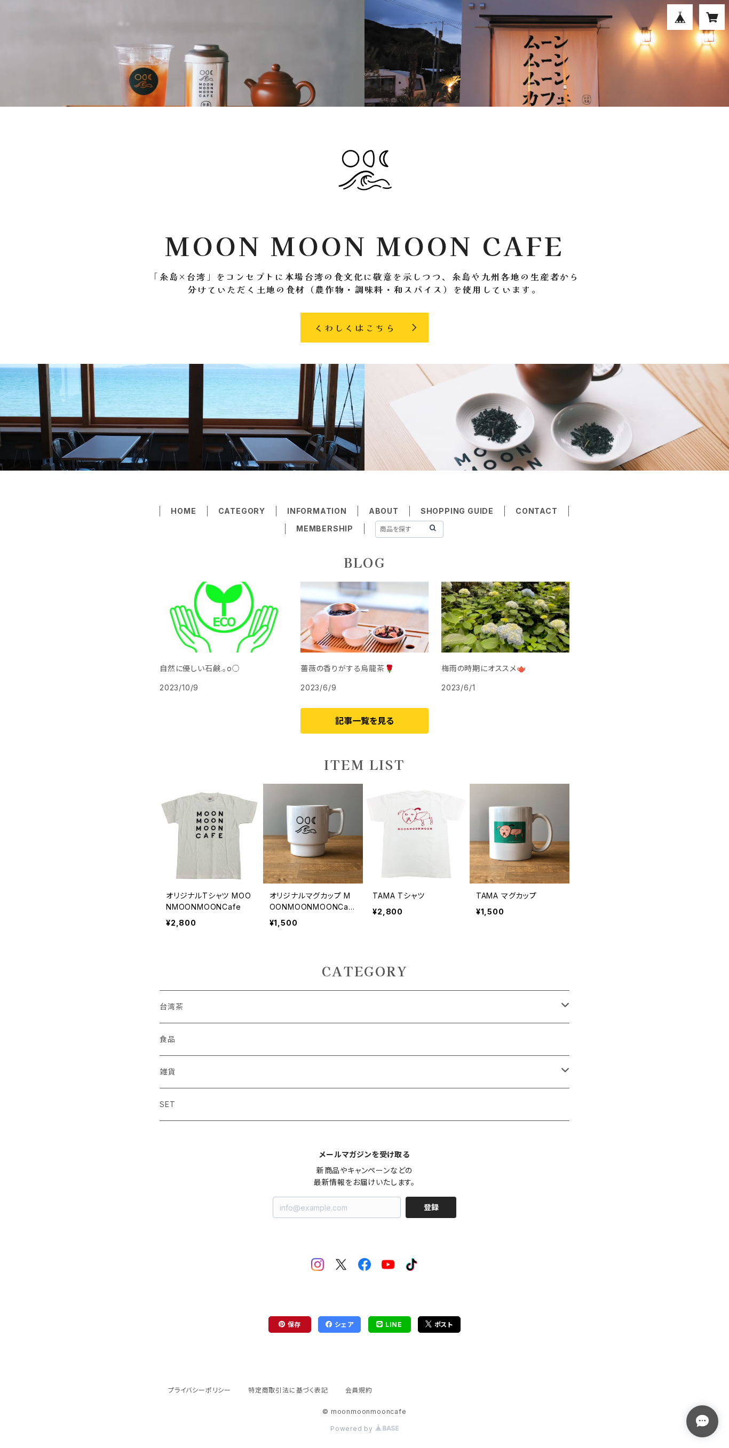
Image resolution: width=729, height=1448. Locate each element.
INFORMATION (317, 510)
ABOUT (384, 510)
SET (167, 1104)
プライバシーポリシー (199, 1390)
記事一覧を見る (364, 720)
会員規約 (359, 1390)
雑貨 (168, 1071)
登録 (431, 1207)
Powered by (352, 1429)
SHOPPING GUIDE (457, 510)
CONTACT (537, 510)
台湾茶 (171, 1006)
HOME (183, 510)
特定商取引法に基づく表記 (288, 1390)
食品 (168, 1039)
